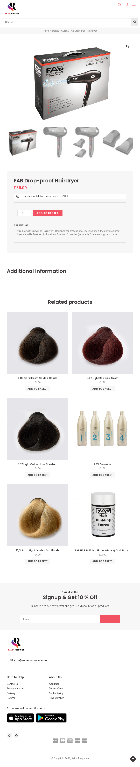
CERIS (64, 30)
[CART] (119, 4)
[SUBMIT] (110, 619)
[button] (111, 4)
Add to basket (47, 213)
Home (46, 30)
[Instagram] (9, 735)
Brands (55, 30)
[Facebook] (16, 735)
